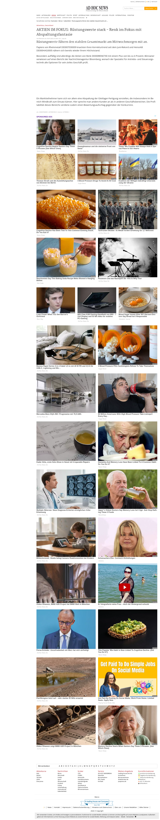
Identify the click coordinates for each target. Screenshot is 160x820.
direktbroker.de (123, 779)
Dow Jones (39, 781)
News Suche (149, 8)
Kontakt (100, 781)
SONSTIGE (130, 15)
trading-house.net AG (125, 773)
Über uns (118, 807)
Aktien (80, 783)
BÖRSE (54, 15)
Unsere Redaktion (130, 807)
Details (123, 817)
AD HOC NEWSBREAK (105, 773)
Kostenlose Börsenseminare (123, 776)
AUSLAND (105, 15)
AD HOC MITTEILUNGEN (42, 17)
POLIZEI (111, 15)
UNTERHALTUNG (83, 15)
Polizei (60, 785)
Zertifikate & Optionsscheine (83, 786)
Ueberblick (67, 21)
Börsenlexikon (44, 766)
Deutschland (49, 25)
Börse (60, 21)
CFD (79, 773)
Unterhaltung (62, 787)
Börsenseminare (83, 789)
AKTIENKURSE (46, 15)
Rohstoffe (81, 777)
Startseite (54, 21)
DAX (37, 773)
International (62, 789)
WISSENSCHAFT (95, 15)
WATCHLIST (154, 1)
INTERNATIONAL (120, 15)
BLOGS (132, 1)
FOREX (80, 775)
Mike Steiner (144, 807)
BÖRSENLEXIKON (140, 1)
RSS (148, 1)
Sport (59, 779)
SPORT (75, 15)
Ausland (60, 783)
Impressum (66, 807)
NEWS (38, 15)
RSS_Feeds (101, 779)
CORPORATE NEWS (67, 17)
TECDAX (39, 777)
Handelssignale (83, 781)
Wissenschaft (62, 781)
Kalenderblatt (62, 791)
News (50, 807)
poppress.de (122, 781)
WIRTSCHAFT (61, 15)
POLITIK (69, 15)
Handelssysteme (83, 779)
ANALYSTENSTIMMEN (55, 17)
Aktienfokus (40, 25)
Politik (60, 777)
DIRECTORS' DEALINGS (78, 17)
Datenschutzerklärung (81, 807)
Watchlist (101, 775)
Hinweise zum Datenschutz (102, 807)
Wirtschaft (61, 775)
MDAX (38, 775)
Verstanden (130, 817)
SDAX (38, 779)
